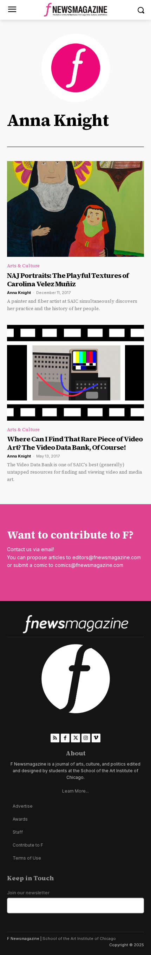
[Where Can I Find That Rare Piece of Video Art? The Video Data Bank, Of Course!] (75, 373)
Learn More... (75, 791)
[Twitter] (75, 738)
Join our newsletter (28, 892)
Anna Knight (19, 292)
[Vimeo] (96, 738)
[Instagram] (85, 738)
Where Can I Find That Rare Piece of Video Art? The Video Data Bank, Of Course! (75, 443)
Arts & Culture (23, 266)
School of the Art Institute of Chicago (79, 938)
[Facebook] (65, 738)
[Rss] (55, 738)
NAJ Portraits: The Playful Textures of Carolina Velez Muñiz (68, 280)
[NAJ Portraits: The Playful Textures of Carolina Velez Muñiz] (75, 209)
